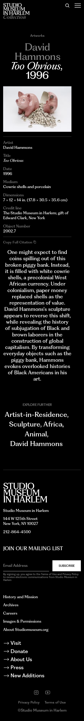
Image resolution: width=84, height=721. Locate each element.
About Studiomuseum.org (25, 629)
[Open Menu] (78, 5)
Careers (10, 613)
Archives (10, 604)
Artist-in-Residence (36, 414)
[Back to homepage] (16, 9)
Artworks (37, 35)
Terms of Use (55, 702)
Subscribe (67, 565)
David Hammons (36, 444)
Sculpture (24, 424)
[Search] (67, 5)
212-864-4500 (17, 531)
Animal (36, 434)
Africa (52, 424)
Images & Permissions (22, 621)
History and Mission (20, 596)
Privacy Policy (29, 702)
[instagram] (36, 692)
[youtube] (47, 692)
